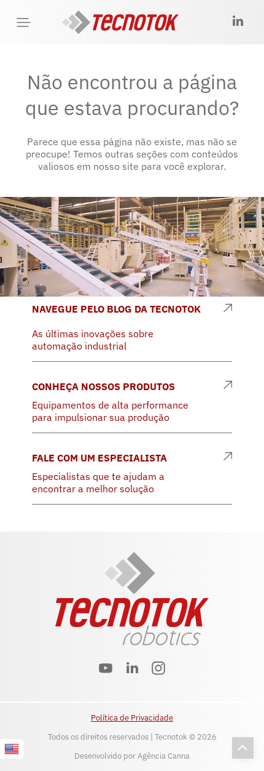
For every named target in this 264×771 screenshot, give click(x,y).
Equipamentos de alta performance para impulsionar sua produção (110, 411)
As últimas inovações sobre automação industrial (92, 339)
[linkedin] (238, 22)
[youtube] (106, 669)
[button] (23, 22)
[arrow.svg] (227, 309)
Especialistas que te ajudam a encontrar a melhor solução (98, 482)
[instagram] (159, 669)
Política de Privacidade (132, 718)
